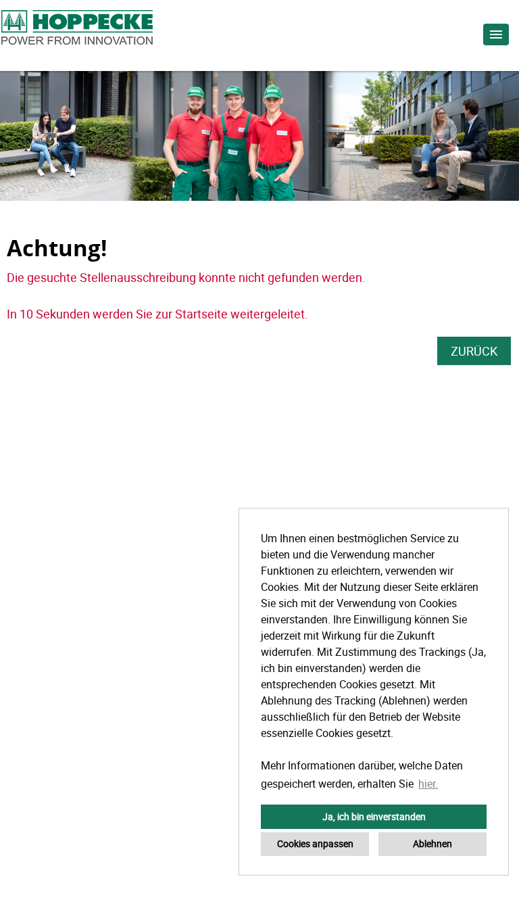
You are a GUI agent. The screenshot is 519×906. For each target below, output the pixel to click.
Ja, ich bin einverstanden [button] (374, 816)
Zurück (474, 351)
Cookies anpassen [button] (315, 843)
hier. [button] (428, 783)
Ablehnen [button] (432, 843)
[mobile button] (496, 34)
